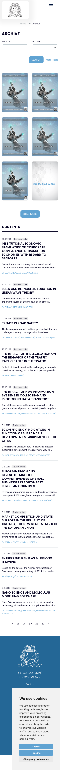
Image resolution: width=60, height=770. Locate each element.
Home (23, 23)
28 (36, 623)
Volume (36, 41)
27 (30, 623)
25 (18, 623)
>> (53, 623)
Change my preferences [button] (36, 759)
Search (6, 41)
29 (43, 623)
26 (24, 623)
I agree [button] (36, 746)
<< (7, 623)
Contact (30, 684)
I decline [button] (36, 753)
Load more (30, 214)
